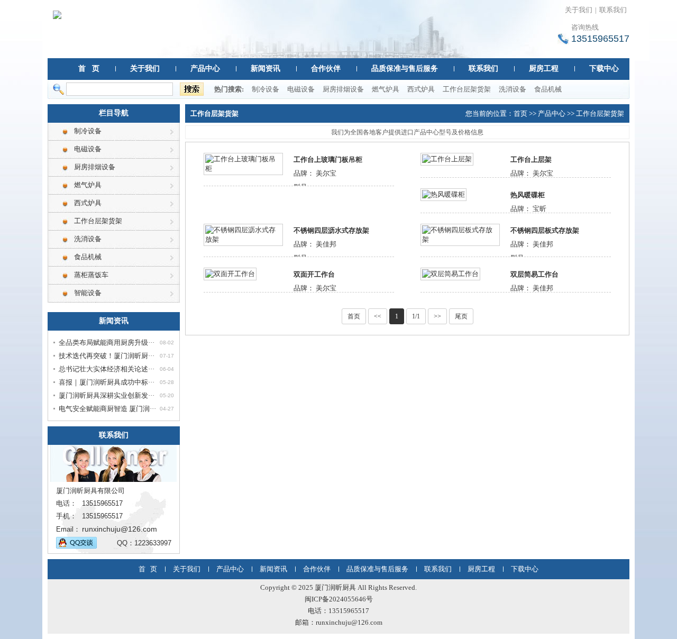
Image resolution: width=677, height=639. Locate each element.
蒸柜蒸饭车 (91, 275)
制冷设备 (265, 89)
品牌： (304, 173)
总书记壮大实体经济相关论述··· (106, 369)
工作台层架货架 (467, 89)
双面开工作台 (314, 274)
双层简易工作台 (534, 274)
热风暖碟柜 (527, 195)
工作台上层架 (531, 159)
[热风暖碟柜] (443, 194)
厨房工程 (544, 68)
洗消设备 (512, 89)
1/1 (416, 316)
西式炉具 (421, 89)
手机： (66, 516)
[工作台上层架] (446, 158)
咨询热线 (585, 27)
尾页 (461, 316)
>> (437, 316)
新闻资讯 (265, 68)
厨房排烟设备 (343, 89)
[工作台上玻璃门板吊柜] (243, 163)
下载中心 (604, 68)
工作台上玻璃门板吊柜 (328, 159)
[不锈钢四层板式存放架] (460, 234)
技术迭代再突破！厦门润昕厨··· (106, 356)
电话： (66, 503)
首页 (520, 113)
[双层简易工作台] (450, 273)
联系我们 (613, 10)
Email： (68, 529)
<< (377, 316)
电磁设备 (301, 89)
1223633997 (152, 543)
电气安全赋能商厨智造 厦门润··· (107, 409)
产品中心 (205, 68)
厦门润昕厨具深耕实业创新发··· (106, 395)
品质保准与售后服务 (404, 68)
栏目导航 (114, 113)
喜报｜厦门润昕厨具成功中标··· (106, 382)
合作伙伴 (326, 68)
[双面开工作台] (230, 273)
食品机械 (548, 89)
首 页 (88, 68)
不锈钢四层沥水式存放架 (331, 230)
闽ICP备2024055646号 (339, 599)
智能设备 (88, 293)
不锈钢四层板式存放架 (544, 230)
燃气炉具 (385, 89)
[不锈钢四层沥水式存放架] (243, 234)
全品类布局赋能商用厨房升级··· (106, 342)
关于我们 (578, 10)
